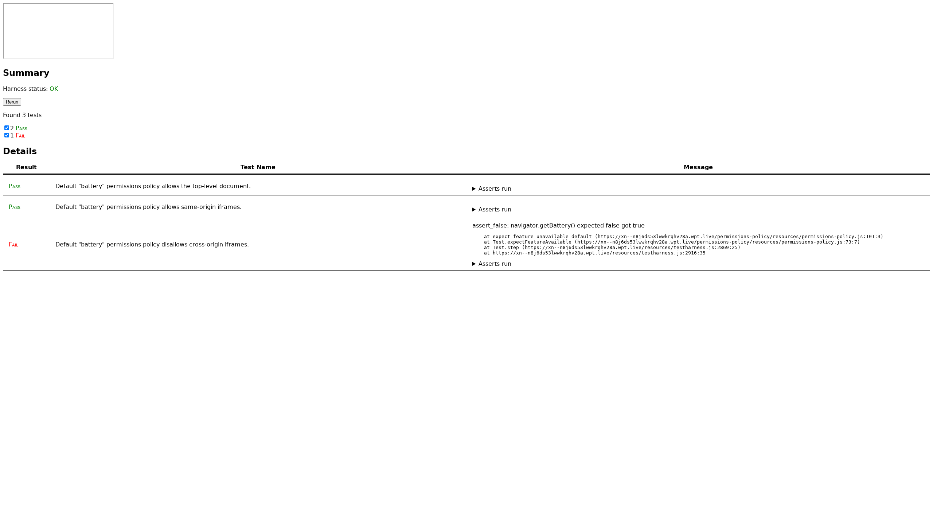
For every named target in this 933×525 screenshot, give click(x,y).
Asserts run (495, 188)
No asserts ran (493, 188)
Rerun (12, 102)
